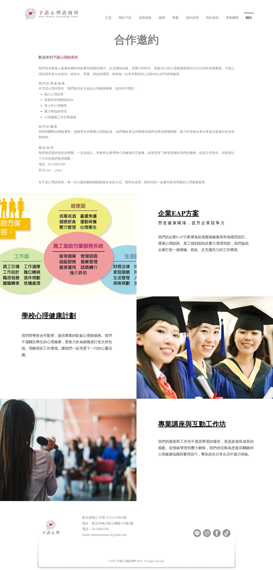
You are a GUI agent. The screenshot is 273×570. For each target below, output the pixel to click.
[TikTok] (226, 533)
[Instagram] (207, 533)
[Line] (197, 533)
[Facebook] (217, 533)
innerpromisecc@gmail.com (109, 534)
